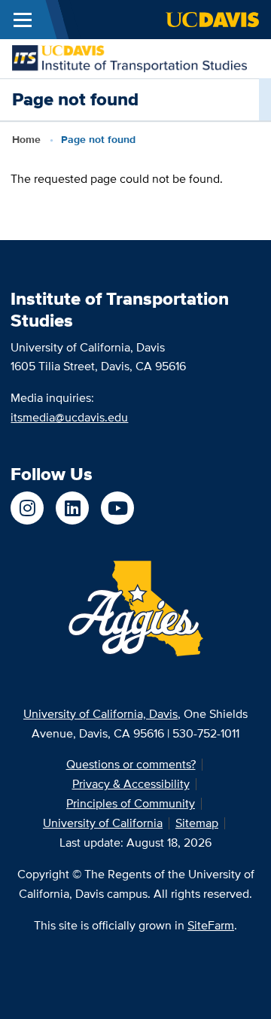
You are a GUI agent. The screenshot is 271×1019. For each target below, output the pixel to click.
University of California (103, 823)
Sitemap (196, 823)
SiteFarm (210, 925)
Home (26, 139)
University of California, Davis (100, 713)
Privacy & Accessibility (131, 783)
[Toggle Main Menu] (22, 19)
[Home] (129, 57)
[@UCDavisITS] (117, 508)
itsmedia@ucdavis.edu (69, 417)
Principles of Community (130, 803)
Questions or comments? (131, 764)
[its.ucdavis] (27, 508)
